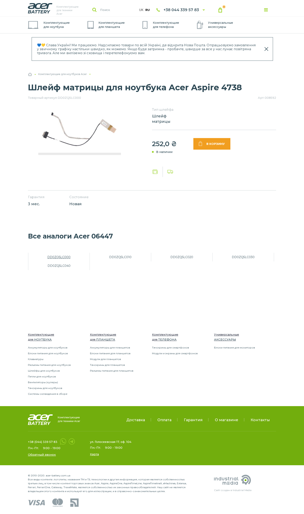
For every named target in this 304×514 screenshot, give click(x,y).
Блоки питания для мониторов (234, 347)
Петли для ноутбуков (42, 376)
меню (266, 10)
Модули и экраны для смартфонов (175, 353)
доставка (170, 171)
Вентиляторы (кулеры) (43, 382)
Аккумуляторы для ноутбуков (47, 347)
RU (147, 10)
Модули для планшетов (105, 359)
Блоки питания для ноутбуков (48, 353)
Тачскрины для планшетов (107, 364)
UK (141, 10)
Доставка (135, 420)
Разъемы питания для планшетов (111, 370)
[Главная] (30, 74)
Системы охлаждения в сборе (47, 393)
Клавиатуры (35, 359)
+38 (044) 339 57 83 (42, 442)
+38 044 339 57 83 (181, 10)
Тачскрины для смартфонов (170, 347)
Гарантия (193, 420)
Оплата (155, 171)
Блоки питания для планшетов (110, 353)
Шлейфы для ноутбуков (44, 370)
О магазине (226, 420)
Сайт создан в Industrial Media (232, 490)
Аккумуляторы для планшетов (110, 347)
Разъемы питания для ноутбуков (49, 364)
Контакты (260, 420)
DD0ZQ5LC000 (59, 257)
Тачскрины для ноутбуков (45, 388)
